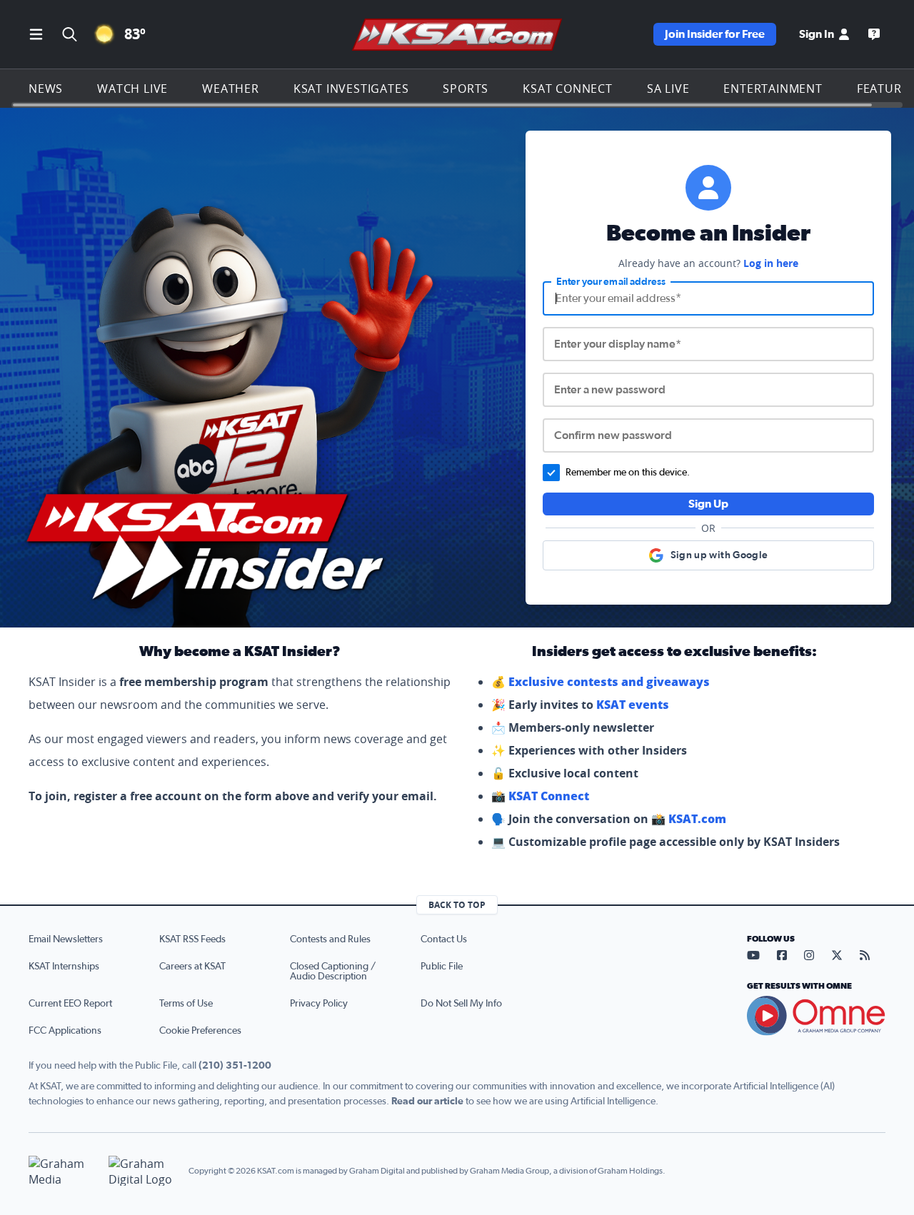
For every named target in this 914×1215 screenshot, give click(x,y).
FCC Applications (65, 1031)
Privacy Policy (319, 1004)
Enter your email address (611, 282)
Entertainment (772, 88)
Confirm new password (613, 435)
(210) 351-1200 (235, 1066)
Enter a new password (610, 389)
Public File (442, 967)
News (46, 88)
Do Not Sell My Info (461, 1004)
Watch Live (132, 88)
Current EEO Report (70, 1004)
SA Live (668, 88)
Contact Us (444, 939)
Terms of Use (186, 1004)
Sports (465, 88)
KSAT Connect (568, 88)
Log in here (770, 263)
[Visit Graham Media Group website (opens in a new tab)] (63, 1171)
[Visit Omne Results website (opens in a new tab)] (816, 1016)
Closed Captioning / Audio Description (333, 972)
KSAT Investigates (351, 88)
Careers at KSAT (192, 967)
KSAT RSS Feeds (192, 939)
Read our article (427, 1101)
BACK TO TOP (457, 905)
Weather (230, 88)
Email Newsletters (66, 939)
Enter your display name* (617, 344)
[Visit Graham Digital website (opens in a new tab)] (143, 1171)
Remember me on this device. (628, 473)
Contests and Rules (330, 939)
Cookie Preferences (200, 1031)
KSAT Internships (64, 967)
